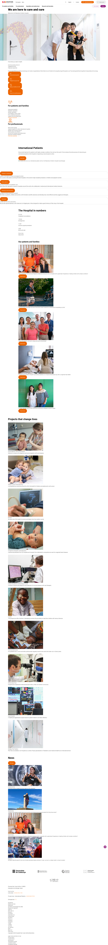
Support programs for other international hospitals (19, 129)
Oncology (56, 71)
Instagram (10, 921)
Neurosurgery (11, 71)
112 (15, 899)
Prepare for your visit (14, 80)
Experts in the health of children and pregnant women (11, 176)
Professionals (11, 916)
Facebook (10, 920)
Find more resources (12, 117)
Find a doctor (5, 182)
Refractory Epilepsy (18, 71)
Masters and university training (15, 130)
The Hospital (18, 2)
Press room (10, 931)
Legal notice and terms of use (14, 936)
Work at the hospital (12, 127)
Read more (22, 276)
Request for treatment (13, 908)
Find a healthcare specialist (14, 115)
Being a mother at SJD (15, 87)
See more (22, 158)
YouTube (10, 926)
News (23, 2)
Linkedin (10, 924)
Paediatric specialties (12, 110)
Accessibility (11, 940)
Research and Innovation (47, 6)
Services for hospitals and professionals (17, 133)
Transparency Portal (12, 941)
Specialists (10, 905)
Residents (10, 917)
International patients (12, 109)
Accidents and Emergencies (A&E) (15, 906)
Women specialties (12, 112)
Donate (103, 6)
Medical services (11, 904)
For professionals (20, 6)
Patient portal (101, 2)
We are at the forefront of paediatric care (9, 184)
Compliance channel (12, 944)
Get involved (96, 6)
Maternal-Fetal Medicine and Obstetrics (45, 71)
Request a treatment (6, 173)
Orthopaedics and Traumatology (69, 71)
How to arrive (11, 891)
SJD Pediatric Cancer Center (14, 113)
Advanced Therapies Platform (14, 134)
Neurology (60, 71)
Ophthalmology (80, 71)
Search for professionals (15, 93)
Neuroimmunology (94, 71)
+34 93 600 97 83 (30, 896)
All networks (10, 927)
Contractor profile (12, 943)
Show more (20, 233)
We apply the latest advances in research (9, 193)
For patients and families (7, 6)
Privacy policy (11, 937)
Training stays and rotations (14, 131)
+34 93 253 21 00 (18, 893)
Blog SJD (10, 930)
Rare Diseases (86, 71)
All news (12, 763)
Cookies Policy (11, 939)
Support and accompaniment (14, 116)
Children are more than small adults (8, 201)
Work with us (11, 911)
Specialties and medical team (33, 6)
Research (10, 912)
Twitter (9, 923)
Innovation (10, 913)
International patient (88, 2)
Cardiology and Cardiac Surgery (29, 71)
